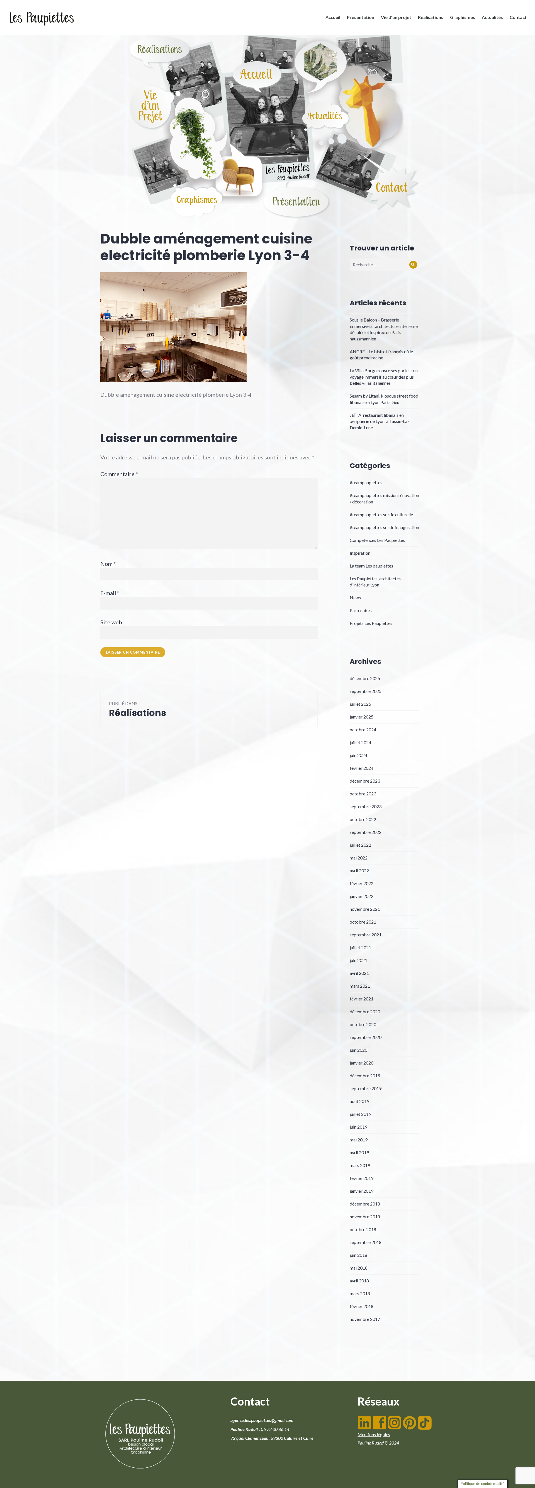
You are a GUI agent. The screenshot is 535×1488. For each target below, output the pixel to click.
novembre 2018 (365, 1216)
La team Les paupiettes (371, 565)
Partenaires (361, 610)
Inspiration (360, 553)
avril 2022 (359, 870)
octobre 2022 (363, 819)
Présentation (360, 17)
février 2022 (361, 883)
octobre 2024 (363, 729)
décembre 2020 (365, 1011)
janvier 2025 (361, 716)
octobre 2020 (363, 1024)
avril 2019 (359, 1152)
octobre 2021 (363, 921)
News (355, 597)
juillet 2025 (360, 704)
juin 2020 (358, 1050)
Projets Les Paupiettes (371, 623)
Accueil (332, 17)
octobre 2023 (363, 793)
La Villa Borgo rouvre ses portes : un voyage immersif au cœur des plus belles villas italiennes (384, 377)
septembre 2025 (365, 691)
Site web (111, 622)
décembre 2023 (365, 780)
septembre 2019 (365, 1088)
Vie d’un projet (396, 17)
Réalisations (430, 17)
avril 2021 (359, 973)
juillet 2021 (360, 947)
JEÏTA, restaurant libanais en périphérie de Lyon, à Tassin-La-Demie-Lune (379, 421)
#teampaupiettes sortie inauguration (384, 527)
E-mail (110, 593)
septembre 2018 (365, 1242)
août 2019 (359, 1101)
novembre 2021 (365, 909)
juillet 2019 (360, 1114)
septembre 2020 (365, 1037)
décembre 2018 (365, 1203)
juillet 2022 (360, 844)
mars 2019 (360, 1165)
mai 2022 (359, 857)
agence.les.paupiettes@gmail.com (261, 1420)
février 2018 (361, 1306)
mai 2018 (359, 1267)
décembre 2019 (365, 1075)
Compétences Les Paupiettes (377, 540)
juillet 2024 (360, 742)
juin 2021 (358, 960)
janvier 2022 (361, 896)
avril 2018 (359, 1280)
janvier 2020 (361, 1062)
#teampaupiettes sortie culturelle (381, 514)
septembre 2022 (365, 832)
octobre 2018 (363, 1229)
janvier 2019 (361, 1191)
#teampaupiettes (366, 482)
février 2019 (361, 1178)
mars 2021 (360, 985)
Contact (518, 17)
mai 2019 (359, 1139)
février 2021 (361, 998)
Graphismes (462, 17)
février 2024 (361, 768)
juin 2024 (358, 755)
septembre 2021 (365, 934)
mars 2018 (360, 1293)
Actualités (492, 17)
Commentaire (119, 474)
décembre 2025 (365, 678)
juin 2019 (358, 1126)
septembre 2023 (365, 806)
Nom (108, 563)
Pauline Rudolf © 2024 (378, 1442)
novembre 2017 (365, 1319)
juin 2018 (358, 1255)
